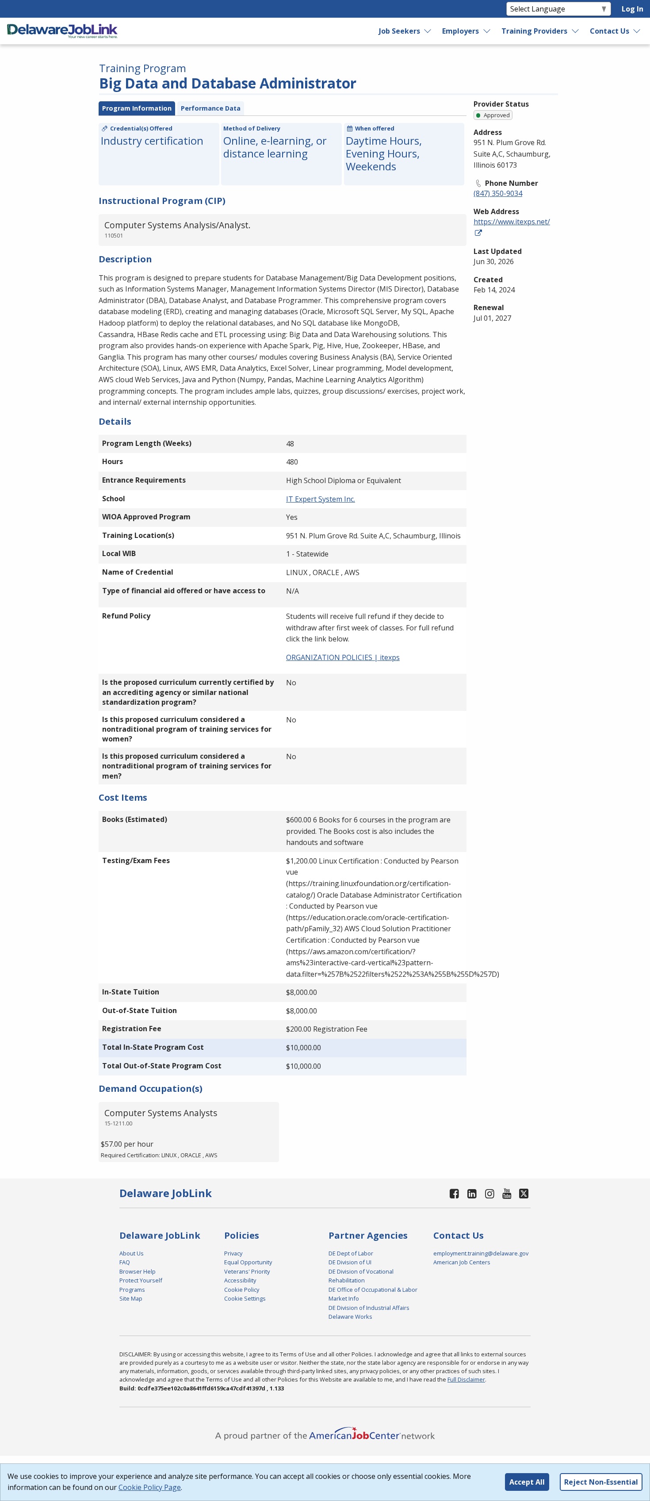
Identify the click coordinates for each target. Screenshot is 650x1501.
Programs (132, 1290)
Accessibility (240, 1280)
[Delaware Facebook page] (454, 1193)
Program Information (137, 108)
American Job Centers (461, 1262)
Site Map (130, 1298)
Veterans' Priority (247, 1271)
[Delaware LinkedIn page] (472, 1193)
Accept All (527, 1482)
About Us (131, 1253)
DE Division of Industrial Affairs (369, 1308)
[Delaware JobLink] (62, 31)
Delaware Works (350, 1317)
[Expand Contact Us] (637, 31)
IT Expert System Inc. (320, 499)
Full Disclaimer (466, 1379)
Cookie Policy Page (150, 1487)
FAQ (124, 1262)
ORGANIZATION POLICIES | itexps (343, 657)
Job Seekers (399, 31)
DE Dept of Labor (351, 1253)
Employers (460, 31)
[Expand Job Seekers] (428, 31)
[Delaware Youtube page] (507, 1193)
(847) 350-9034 (498, 193)
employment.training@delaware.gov (480, 1253)
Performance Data (211, 108)
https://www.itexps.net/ (512, 221)
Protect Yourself (140, 1280)
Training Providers (534, 31)
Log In (632, 9)
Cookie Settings (245, 1298)
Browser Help (137, 1271)
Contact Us (609, 31)
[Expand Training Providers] (576, 31)
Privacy (233, 1253)
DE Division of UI (350, 1262)
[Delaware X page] (524, 1193)
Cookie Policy (241, 1290)
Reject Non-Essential (601, 1482)
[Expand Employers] (487, 31)
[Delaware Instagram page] (489, 1193)
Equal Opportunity (248, 1262)
